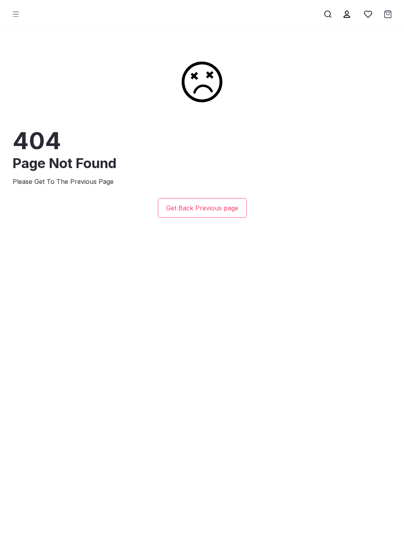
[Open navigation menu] (16, 14)
